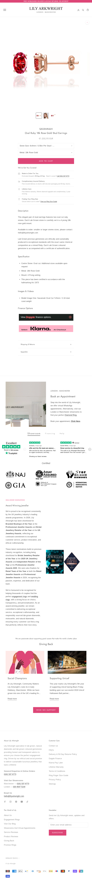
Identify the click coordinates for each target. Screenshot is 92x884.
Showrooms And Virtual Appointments (19, 828)
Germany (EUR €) (12, 858)
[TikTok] (27, 801)
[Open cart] (88, 10)
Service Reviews (11, 832)
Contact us (53, 746)
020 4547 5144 (19, 787)
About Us (8, 815)
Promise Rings (10, 845)
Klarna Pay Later (56, 763)
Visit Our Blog (10, 824)
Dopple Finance (55, 758)
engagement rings (19, 596)
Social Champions (17, 678)
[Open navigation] (4, 10)
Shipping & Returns (28, 344)
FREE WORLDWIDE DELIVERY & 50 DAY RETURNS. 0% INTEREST (46, 1)
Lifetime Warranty (56, 767)
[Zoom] (87, 22)
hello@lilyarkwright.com (14, 796)
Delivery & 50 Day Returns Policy (63, 754)
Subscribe (57, 832)
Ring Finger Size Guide (58, 775)
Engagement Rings (12, 820)
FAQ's (51, 750)
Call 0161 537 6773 (63, 176)
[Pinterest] (16, 801)
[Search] (83, 10)
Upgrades (24, 352)
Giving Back (9, 841)
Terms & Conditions (57, 771)
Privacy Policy (55, 780)
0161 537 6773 (10, 774)
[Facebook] (5, 801)
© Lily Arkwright (10, 863)
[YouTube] (22, 801)
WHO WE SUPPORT (46, 710)
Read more (12, 699)
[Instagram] (10, 801)
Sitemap (52, 784)
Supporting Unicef (59, 678)
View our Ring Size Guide (48, 201)
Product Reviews (11, 836)
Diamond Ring (71, 415)
